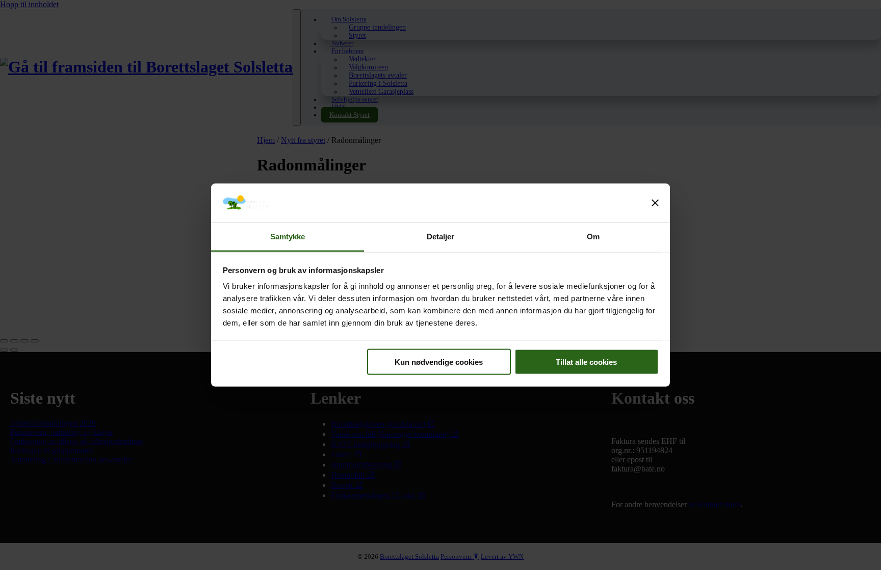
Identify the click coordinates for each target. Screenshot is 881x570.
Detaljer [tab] (441, 236)
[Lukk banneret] (655, 203)
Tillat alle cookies (586, 361)
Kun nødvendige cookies (439, 361)
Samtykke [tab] (287, 236)
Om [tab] (593, 236)
